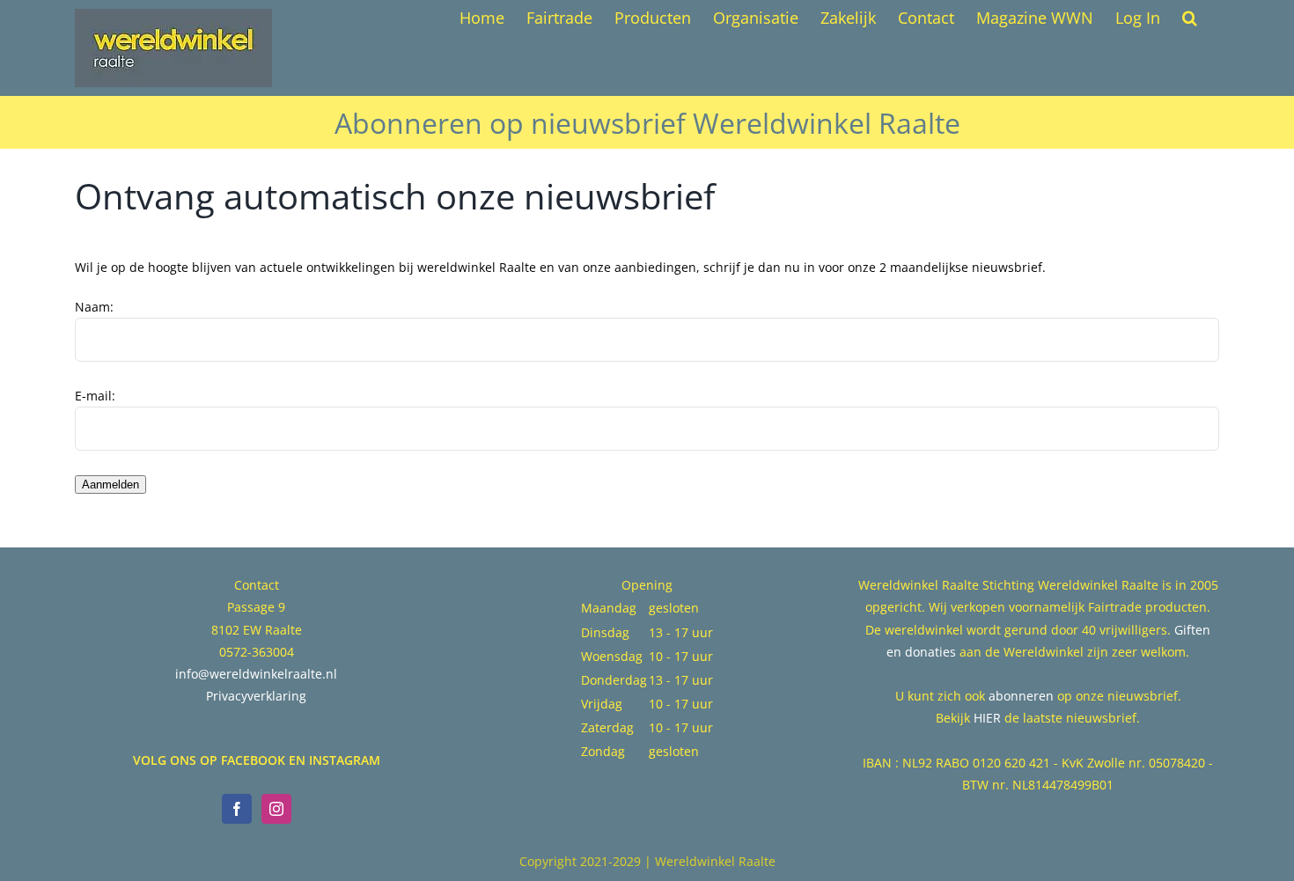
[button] (1189, 17)
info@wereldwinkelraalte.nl (256, 673)
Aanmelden (110, 484)
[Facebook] (237, 809)
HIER (987, 717)
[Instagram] (276, 809)
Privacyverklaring (256, 695)
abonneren (1021, 695)
